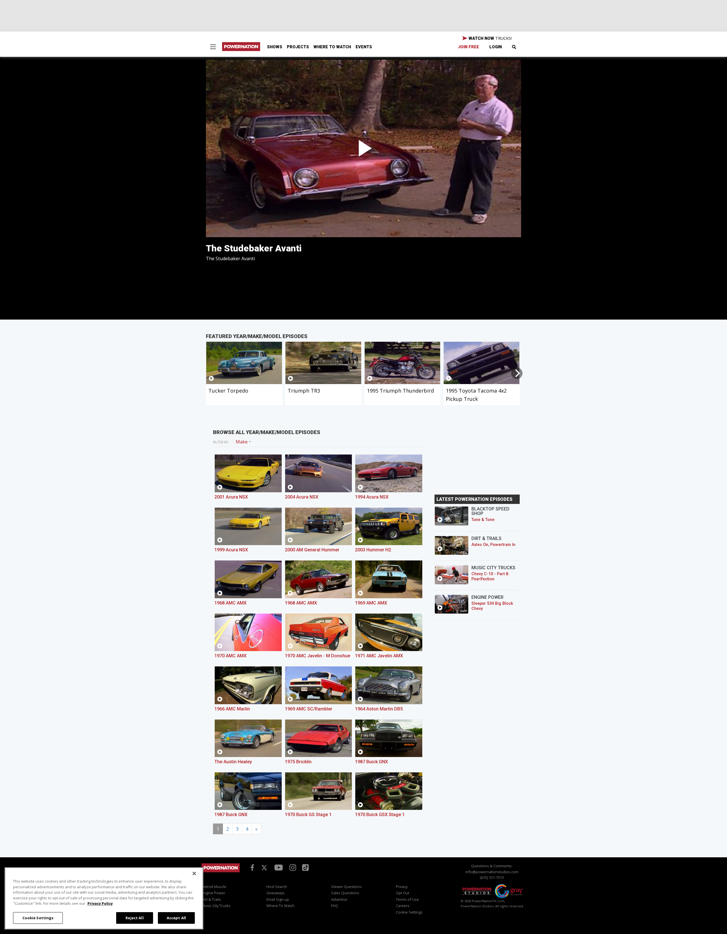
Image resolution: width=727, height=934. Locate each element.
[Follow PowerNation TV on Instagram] (292, 867)
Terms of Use (407, 899)
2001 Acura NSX (231, 497)
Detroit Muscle (214, 886)
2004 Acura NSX (301, 497)
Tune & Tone (482, 519)
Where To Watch (332, 47)
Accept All (176, 917)
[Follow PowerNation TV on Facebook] (251, 867)
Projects (298, 47)
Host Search (276, 886)
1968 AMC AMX (230, 603)
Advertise (339, 899)
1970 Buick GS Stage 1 (308, 814)
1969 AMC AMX (371, 603)
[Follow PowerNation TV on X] (264, 868)
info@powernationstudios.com (491, 871)
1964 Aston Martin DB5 (379, 709)
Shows (274, 47)
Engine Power (213, 892)
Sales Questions (345, 892)
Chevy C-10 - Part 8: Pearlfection (490, 576)
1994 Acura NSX (371, 497)
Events (364, 47)
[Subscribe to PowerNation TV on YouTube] (279, 868)
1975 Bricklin (298, 761)
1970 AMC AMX (230, 655)
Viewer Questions (346, 886)
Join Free (468, 47)
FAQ (334, 905)
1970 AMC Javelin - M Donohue (317, 655)
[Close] (194, 873)
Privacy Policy (100, 903)
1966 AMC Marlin (232, 709)
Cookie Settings (38, 917)
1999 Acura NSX (231, 550)
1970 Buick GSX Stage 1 (380, 814)
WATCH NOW (489, 38)
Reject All (134, 917)
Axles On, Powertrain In (493, 544)
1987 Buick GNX (371, 761)
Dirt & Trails (211, 899)
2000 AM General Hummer (312, 550)
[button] (213, 47)
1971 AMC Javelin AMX (379, 655)
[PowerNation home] (221, 873)
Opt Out (402, 892)
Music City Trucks (216, 905)
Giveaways (275, 892)
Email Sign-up (277, 899)
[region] (104, 898)
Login (495, 47)
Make (242, 442)
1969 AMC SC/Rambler (308, 709)
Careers (403, 905)
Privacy (402, 886)
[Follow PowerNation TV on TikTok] (305, 867)
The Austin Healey (233, 761)
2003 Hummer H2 (373, 550)
